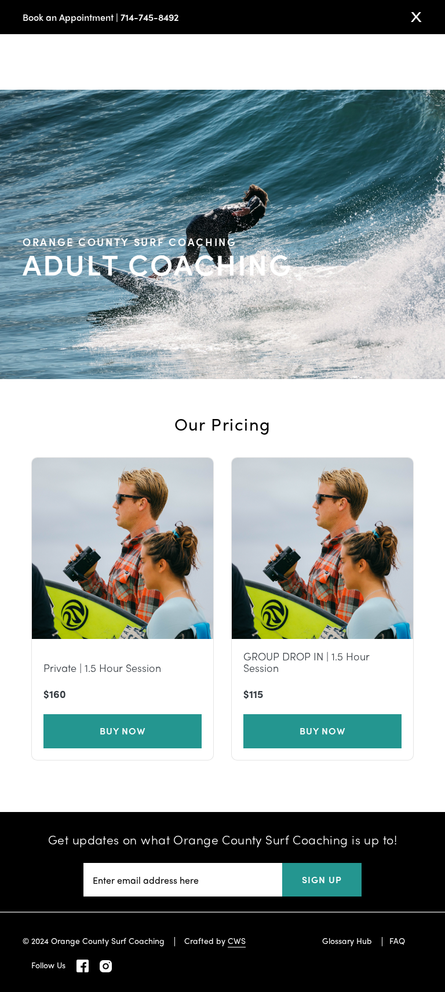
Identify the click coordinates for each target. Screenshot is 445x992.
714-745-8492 (150, 17)
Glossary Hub (347, 940)
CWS (237, 940)
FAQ (397, 940)
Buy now (123, 730)
